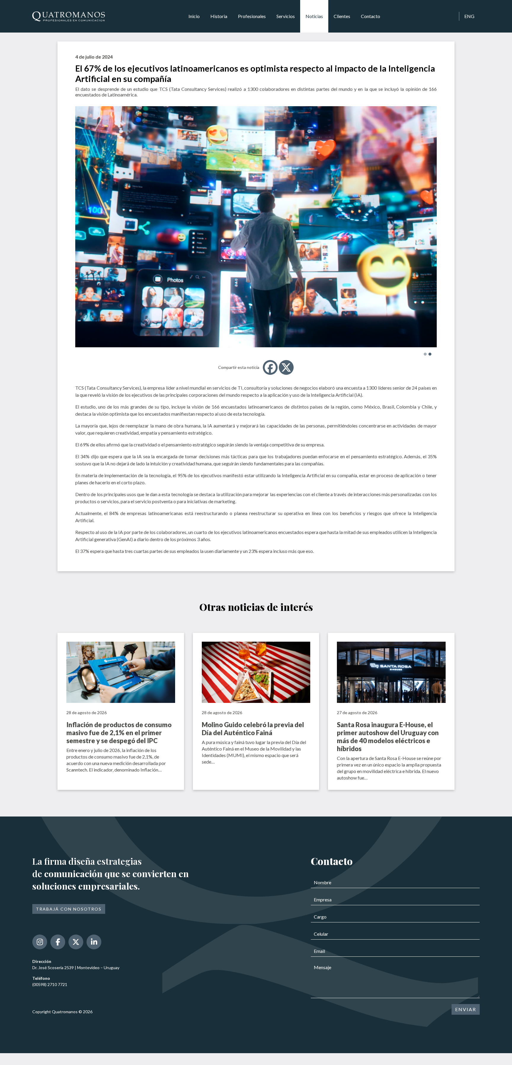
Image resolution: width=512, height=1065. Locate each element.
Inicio (194, 16)
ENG (469, 16)
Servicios (285, 16)
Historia (218, 16)
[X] (286, 367)
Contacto (370, 16)
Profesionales (252, 16)
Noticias (314, 16)
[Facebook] (270, 367)
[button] (425, 354)
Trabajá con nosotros (69, 908)
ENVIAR (465, 1009)
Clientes (342, 16)
